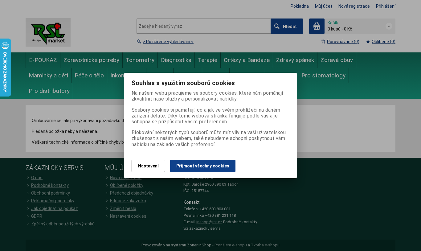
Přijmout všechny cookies (202, 165)
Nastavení (148, 165)
